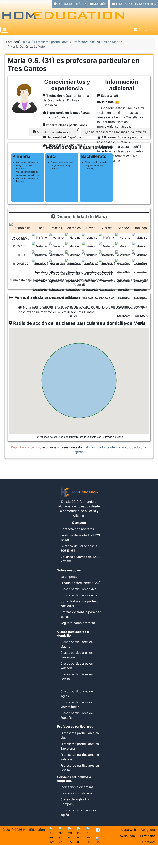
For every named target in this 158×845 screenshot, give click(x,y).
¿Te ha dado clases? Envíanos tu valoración (115, 132)
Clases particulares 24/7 (78, 589)
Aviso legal (128, 836)
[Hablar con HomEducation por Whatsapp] (98, 839)
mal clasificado (94, 447)
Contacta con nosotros (77, 529)
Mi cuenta (146, 30)
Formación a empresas (76, 787)
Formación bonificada (76, 793)
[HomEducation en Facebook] (70, 829)
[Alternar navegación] (4, 30)
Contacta (149, 842)
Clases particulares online (79, 595)
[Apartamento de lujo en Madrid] (98, 829)
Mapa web (128, 830)
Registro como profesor (77, 623)
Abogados (148, 830)
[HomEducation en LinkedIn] (88, 829)
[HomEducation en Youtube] (61, 829)
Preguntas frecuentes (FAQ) (80, 583)
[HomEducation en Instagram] (51, 829)
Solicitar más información (54, 132)
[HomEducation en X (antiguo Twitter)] (79, 829)
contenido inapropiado (123, 447)
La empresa (68, 577)
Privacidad (148, 836)
